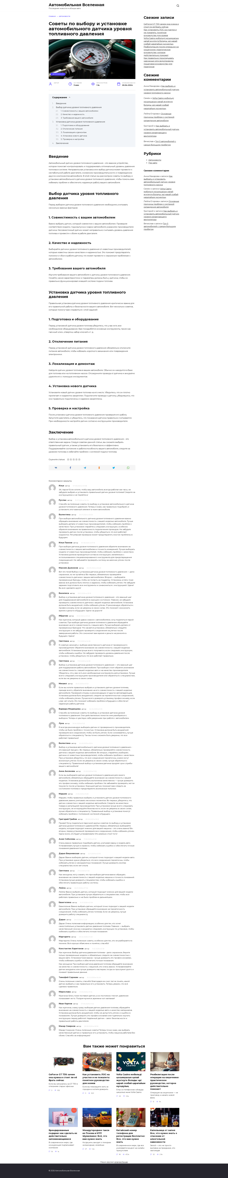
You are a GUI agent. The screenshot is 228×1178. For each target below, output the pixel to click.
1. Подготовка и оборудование (75, 125)
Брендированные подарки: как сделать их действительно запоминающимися (63, 1134)
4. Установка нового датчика (74, 136)
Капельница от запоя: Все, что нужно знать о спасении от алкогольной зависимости (163, 1136)
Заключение (62, 143)
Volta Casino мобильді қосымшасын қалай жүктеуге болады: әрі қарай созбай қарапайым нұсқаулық (161, 41)
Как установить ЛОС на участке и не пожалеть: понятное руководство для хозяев (160, 33)
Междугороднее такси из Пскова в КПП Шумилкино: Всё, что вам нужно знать (96, 1134)
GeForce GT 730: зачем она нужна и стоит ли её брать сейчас (63, 1077)
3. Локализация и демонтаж (74, 132)
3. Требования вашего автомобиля (77, 118)
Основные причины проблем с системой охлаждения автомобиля (159, 117)
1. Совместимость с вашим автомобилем (79, 111)
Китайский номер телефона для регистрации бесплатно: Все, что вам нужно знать (130, 1136)
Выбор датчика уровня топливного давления (79, 107)
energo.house (121, 1162)
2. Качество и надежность (72, 114)
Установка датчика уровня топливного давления (80, 122)
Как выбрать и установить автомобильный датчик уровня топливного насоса (161, 89)
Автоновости (58, 74)
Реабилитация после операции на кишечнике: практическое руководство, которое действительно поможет (164, 1081)
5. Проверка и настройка (72, 139)
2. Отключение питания (72, 129)
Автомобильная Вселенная (76, 4)
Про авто (152, 163)
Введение (61, 103)
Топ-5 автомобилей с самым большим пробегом (160, 226)
